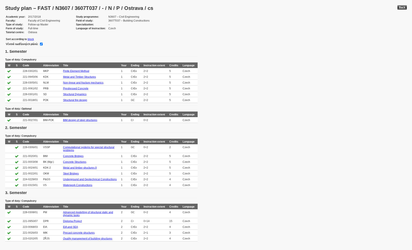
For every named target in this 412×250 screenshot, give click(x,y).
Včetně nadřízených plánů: (22, 44)
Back (402, 7)
